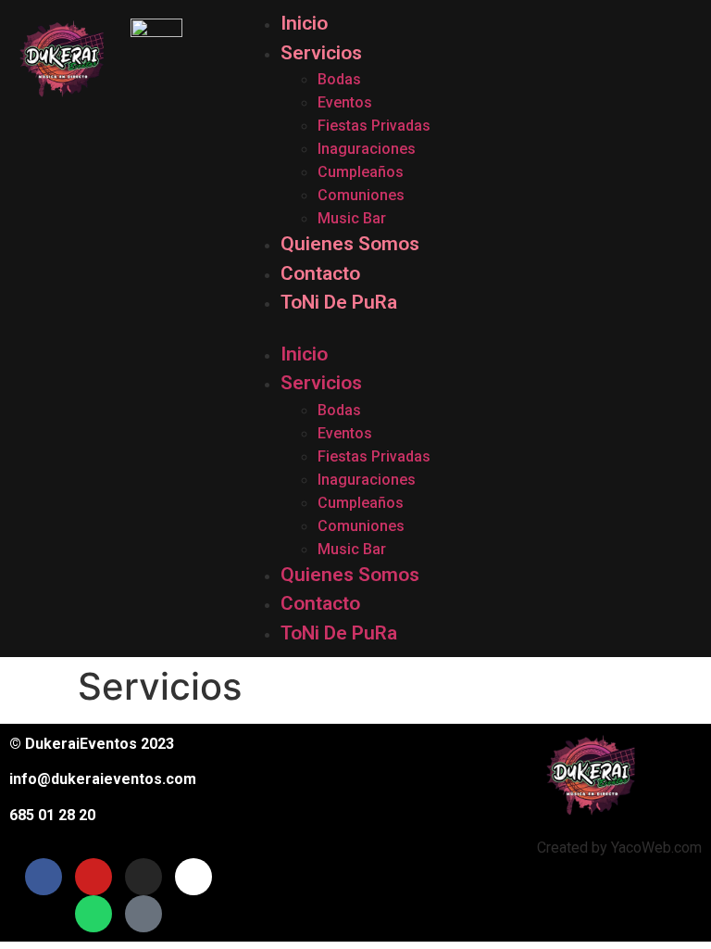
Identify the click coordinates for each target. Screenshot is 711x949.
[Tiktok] (193, 876)
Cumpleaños (361, 172)
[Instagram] (143, 876)
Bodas (339, 79)
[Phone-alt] (143, 913)
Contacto (320, 273)
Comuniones (361, 195)
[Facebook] (43, 876)
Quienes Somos (350, 244)
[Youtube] (93, 876)
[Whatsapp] (93, 913)
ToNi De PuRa (339, 302)
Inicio (304, 23)
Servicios (321, 53)
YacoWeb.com (656, 847)
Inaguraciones (367, 149)
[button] (472, 329)
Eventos (345, 102)
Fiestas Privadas (374, 125)
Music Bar (352, 218)
